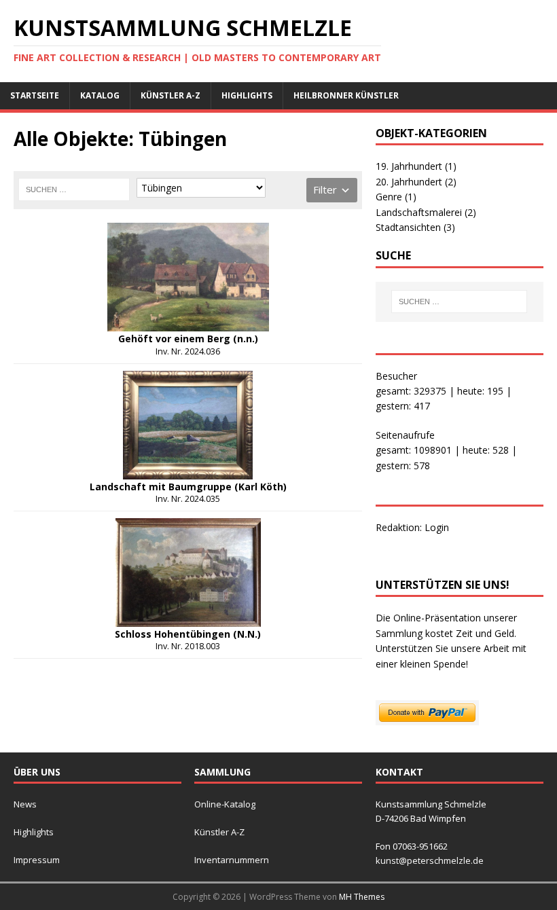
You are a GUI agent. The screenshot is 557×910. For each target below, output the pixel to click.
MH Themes (361, 897)
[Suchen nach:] (74, 189)
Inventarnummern (231, 860)
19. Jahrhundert (416, 166)
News (25, 804)
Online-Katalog (224, 804)
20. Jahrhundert (416, 181)
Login (437, 527)
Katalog (100, 95)
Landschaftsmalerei (426, 212)
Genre (396, 196)
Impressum (37, 860)
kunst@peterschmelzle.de (430, 860)
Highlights (246, 95)
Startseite (34, 95)
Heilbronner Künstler (346, 95)
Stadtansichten (415, 227)
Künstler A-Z (170, 95)
